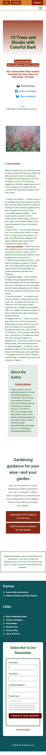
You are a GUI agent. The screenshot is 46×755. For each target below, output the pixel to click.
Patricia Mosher (13, 164)
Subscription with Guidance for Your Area (23, 516)
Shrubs (20, 77)
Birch (9, 71)
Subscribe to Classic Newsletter (25, 716)
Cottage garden (18, 71)
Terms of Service (13, 634)
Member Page (12, 627)
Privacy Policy (12, 630)
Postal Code (14, 696)
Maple (27, 71)
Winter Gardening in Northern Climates (23, 65)
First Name (13, 663)
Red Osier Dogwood (15, 246)
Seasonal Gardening (23, 61)
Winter (31, 77)
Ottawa (31, 74)
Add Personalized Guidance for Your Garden (23, 528)
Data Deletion (11, 623)
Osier (25, 74)
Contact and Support (14, 620)
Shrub (14, 77)
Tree (26, 77)
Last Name (13, 674)
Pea (36, 74)
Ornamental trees (15, 74)
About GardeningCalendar (16, 616)
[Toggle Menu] (40, 7)
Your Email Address (17, 685)
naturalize (35, 71)
